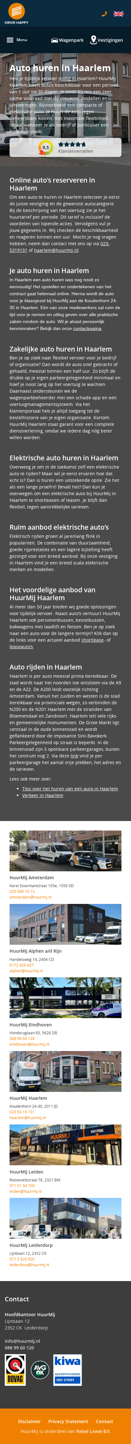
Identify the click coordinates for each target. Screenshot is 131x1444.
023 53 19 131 (22, 1111)
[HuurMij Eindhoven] (65, 997)
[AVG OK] (40, 1369)
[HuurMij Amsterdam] (65, 851)
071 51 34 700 (22, 1185)
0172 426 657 (22, 965)
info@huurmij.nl (22, 1341)
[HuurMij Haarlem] (65, 1071)
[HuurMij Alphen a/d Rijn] (65, 924)
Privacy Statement (68, 1421)
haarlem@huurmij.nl (56, 250)
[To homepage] (17, 13)
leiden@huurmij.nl (26, 1191)
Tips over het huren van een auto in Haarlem (70, 789)
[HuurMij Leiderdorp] (65, 1218)
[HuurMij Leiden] (65, 1144)
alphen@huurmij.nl (26, 970)
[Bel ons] (104, 13)
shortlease (92, 640)
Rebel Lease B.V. (93, 1431)
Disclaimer (29, 1421)
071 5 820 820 (22, 1258)
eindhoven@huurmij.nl (29, 1044)
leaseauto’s (21, 647)
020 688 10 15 (22, 891)
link (74, 756)
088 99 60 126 (22, 1038)
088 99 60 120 (19, 1348)
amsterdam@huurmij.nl (31, 896)
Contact (104, 1421)
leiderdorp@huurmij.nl (29, 1264)
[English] (119, 13)
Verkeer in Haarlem (42, 795)
